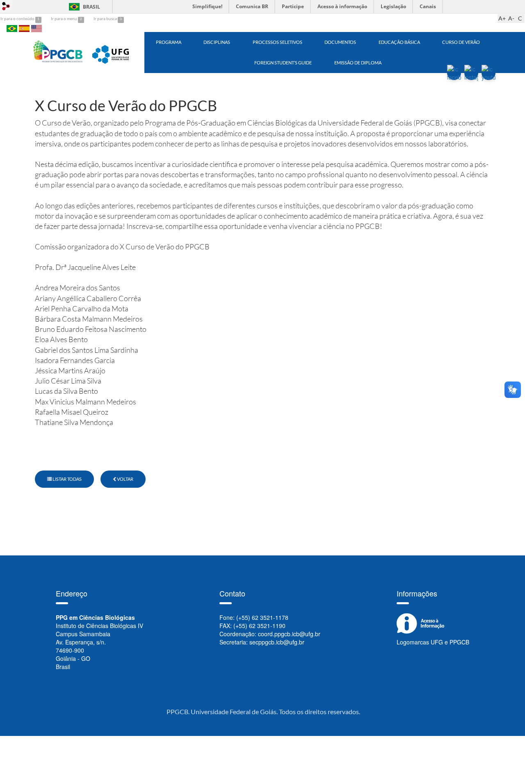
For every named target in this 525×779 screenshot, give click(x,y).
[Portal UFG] (112, 52)
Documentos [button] (340, 42)
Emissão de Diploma (357, 62)
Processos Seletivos (277, 42)
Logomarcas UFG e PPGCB (433, 642)
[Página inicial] (58, 52)
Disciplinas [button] (216, 42)
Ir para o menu (64, 18)
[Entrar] (6, 6)
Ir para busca (106, 18)
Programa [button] (168, 42)
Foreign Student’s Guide (283, 62)
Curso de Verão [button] (461, 42)
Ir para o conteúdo (17, 18)
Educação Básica (399, 42)
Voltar (124, 479)
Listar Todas (67, 479)
